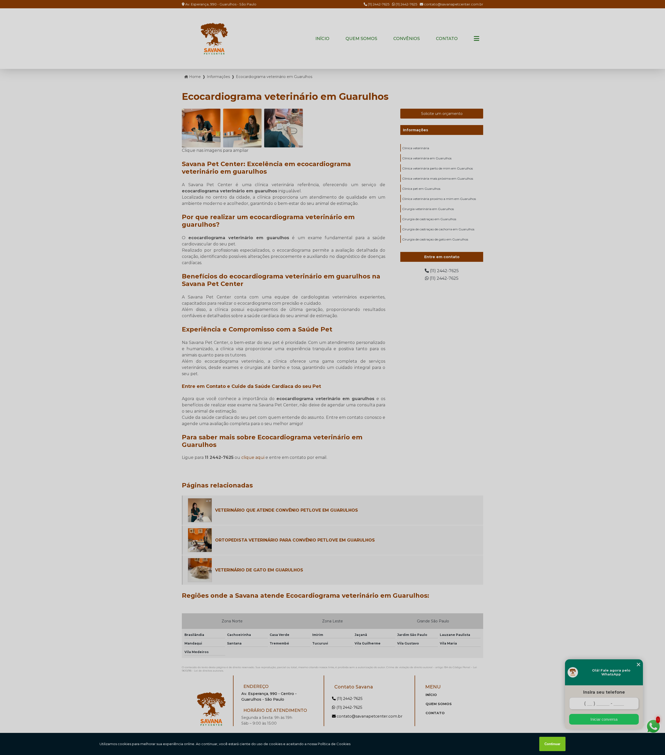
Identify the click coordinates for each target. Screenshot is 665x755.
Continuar (552, 744)
